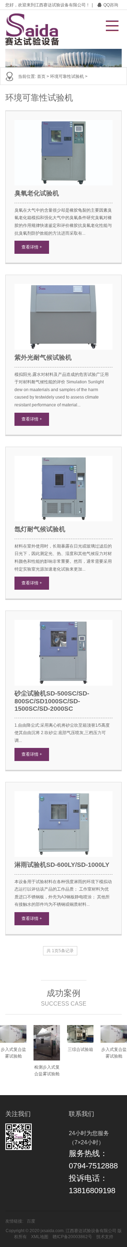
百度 (31, 1221)
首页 (41, 76)
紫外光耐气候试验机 (43, 357)
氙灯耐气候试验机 (39, 529)
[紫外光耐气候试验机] (63, 316)
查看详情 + (32, 247)
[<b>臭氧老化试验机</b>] (63, 152)
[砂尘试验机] (63, 652)
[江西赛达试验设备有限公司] (32, 29)
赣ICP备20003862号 (72, 1236)
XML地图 (39, 1236)
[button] (109, 24)
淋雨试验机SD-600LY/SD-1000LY (61, 864)
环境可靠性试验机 (67, 76)
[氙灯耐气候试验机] (63, 488)
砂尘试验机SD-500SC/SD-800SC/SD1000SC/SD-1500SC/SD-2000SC (51, 701)
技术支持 (104, 1236)
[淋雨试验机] (63, 824)
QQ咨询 (110, 4)
